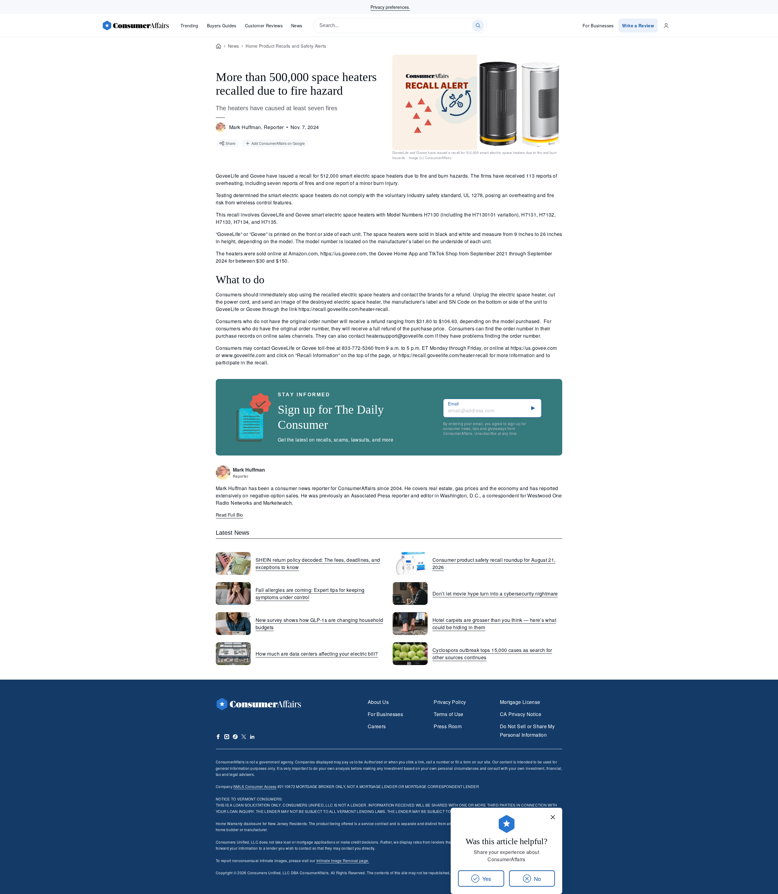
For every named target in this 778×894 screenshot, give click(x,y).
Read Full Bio (229, 514)
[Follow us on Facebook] (218, 736)
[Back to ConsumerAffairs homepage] (218, 46)
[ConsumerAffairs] (135, 25)
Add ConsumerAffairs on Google (278, 143)
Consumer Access (254, 786)
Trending (189, 25)
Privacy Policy (450, 701)
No (537, 878)
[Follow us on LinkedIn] (252, 736)
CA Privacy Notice (520, 714)
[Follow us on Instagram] (226, 736)
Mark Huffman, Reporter (256, 127)
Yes (486, 878)
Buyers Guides (221, 25)
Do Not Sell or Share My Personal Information (527, 730)
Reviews (264, 25)
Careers (377, 726)
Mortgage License (520, 701)
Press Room (448, 726)
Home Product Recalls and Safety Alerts (286, 46)
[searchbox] (400, 25)
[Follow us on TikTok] (235, 736)
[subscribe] (533, 408)
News (296, 25)
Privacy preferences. (390, 7)
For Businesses (598, 25)
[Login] (666, 25)
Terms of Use (448, 714)
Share (230, 143)
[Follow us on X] (243, 736)
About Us (378, 701)
